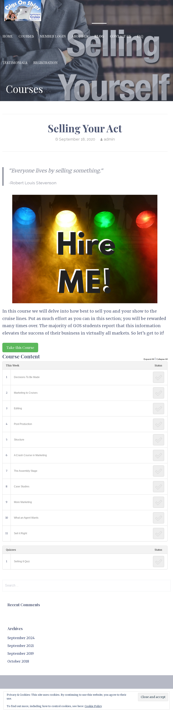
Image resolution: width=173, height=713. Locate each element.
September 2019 (20, 653)
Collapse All (162, 359)
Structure (19, 439)
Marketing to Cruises (26, 392)
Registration (45, 62)
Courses (26, 36)
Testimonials (15, 62)
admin (109, 139)
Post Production (23, 424)
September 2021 (20, 646)
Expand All (149, 359)
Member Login (53, 36)
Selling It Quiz (22, 561)
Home (8, 36)
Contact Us (120, 36)
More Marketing (23, 502)
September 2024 (21, 638)
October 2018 (18, 661)
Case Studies (21, 486)
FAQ (140, 36)
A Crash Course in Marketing (30, 455)
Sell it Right (20, 533)
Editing (18, 408)
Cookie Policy (93, 706)
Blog (99, 36)
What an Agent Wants (26, 517)
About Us (80, 36)
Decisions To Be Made (27, 377)
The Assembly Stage (25, 470)
